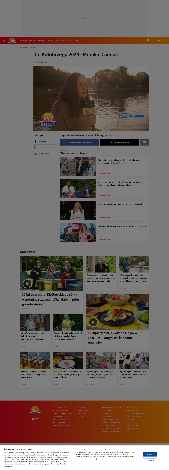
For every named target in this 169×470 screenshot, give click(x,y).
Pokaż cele (150, 461)
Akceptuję (150, 454)
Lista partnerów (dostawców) (86, 459)
